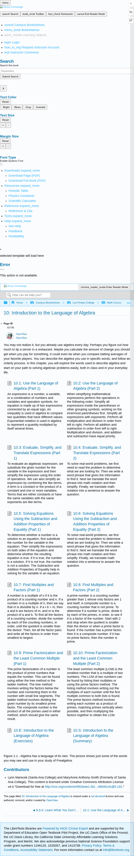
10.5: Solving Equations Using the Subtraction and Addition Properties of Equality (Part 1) (35, 521)
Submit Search (10, 76)
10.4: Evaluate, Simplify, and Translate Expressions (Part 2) (97, 452)
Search (9, 295)
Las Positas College (83, 302)
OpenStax (21, 334)
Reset (5, 101)
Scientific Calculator (22, 201)
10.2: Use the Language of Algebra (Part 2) (95, 386)
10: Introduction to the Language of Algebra (45, 796)
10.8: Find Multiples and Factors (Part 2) (93, 587)
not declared (98, 796)
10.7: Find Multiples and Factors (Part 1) (34, 587)
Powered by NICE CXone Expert (66, 828)
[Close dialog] (2, 269)
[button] (15, 231)
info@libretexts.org (115, 850)
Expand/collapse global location (129, 301)
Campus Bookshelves (47, 302)
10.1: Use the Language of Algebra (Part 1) (36, 386)
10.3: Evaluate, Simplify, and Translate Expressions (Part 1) (37, 452)
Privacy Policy (91, 845)
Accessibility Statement (36, 850)
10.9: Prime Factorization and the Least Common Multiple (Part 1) (38, 658)
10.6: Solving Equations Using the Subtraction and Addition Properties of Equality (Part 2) (95, 521)
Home (20, 302)
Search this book (9, 65)
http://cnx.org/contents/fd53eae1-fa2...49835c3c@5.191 (83, 786)
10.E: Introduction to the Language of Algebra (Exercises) (34, 735)
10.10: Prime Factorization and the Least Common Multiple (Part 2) (95, 658)
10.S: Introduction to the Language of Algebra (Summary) (93, 735)
